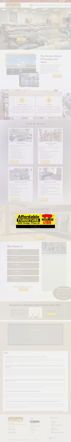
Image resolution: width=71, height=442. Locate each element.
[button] (53, 215)
